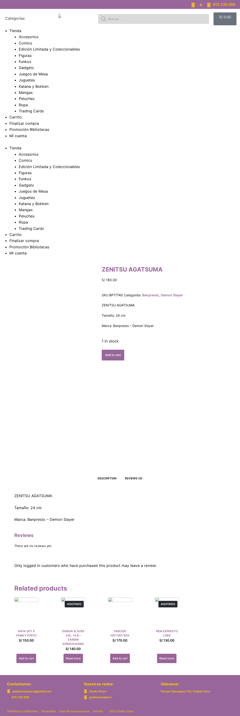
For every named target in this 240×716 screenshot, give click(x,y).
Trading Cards (31, 111)
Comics (25, 43)
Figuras (25, 55)
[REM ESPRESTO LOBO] (167, 613)
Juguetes (27, 80)
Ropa (23, 105)
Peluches (26, 98)
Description (107, 478)
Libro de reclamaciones (74, 711)
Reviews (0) (133, 478)
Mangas (26, 92)
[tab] (107, 478)
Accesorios (28, 36)
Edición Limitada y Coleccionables (49, 49)
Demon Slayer (172, 295)
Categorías (15, 18)
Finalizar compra (24, 123)
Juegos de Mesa (33, 74)
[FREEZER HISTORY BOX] (120, 613)
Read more (73, 658)
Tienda (15, 30)
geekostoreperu (100, 697)
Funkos (25, 61)
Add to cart (113, 355)
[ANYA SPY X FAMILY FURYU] (26, 613)
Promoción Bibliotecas (29, 129)
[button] (120, 142)
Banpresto (150, 295)
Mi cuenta (18, 135)
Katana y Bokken (34, 86)
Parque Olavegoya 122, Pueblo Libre (185, 691)
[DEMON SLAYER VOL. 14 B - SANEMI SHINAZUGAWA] (73, 613)
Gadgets (26, 67)
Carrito (15, 117)
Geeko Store (97, 691)
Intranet (98, 711)
